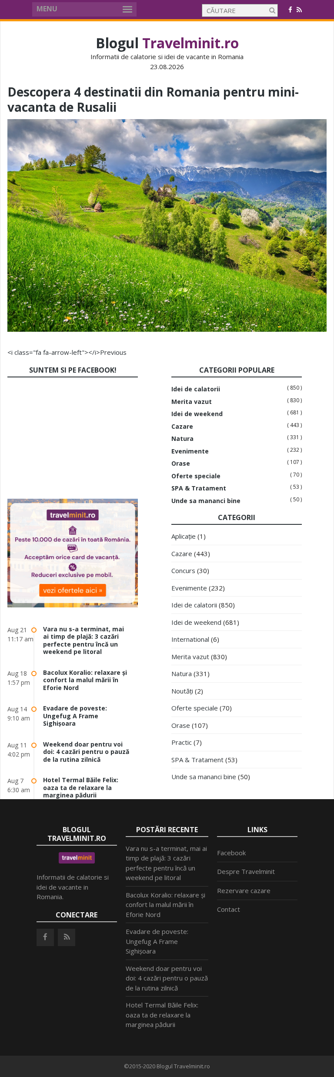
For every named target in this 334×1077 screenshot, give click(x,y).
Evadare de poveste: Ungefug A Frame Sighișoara (75, 715)
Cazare (182, 426)
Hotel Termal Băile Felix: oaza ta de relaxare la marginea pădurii (80, 787)
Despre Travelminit (246, 871)
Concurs (183, 570)
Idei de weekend (197, 414)
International (190, 639)
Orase (180, 463)
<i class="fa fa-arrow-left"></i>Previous (67, 352)
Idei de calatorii (195, 389)
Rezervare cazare (244, 890)
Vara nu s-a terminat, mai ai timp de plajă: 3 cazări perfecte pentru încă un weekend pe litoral (83, 640)
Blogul (167, 42)
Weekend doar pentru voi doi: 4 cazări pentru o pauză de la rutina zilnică (86, 752)
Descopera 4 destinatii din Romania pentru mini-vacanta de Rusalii (153, 99)
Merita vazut (191, 402)
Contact (228, 909)
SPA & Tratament (198, 488)
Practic (181, 742)
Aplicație (183, 536)
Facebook (231, 852)
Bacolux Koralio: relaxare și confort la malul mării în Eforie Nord (85, 680)
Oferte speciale (195, 476)
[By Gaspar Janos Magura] (167, 329)
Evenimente (190, 451)
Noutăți (182, 691)
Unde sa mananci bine (205, 501)
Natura (182, 439)
